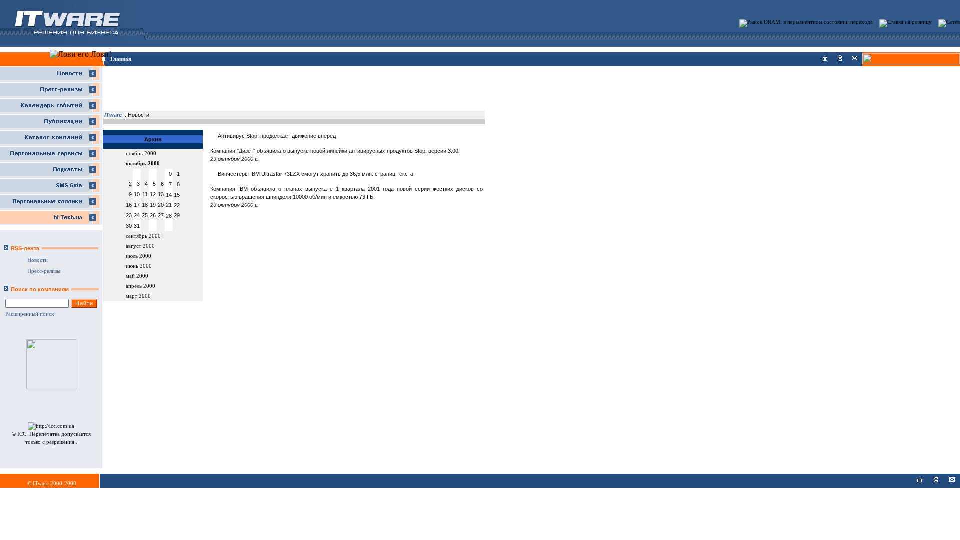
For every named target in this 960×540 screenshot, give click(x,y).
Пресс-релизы (44, 271)
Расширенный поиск (30, 314)
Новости (38, 260)
